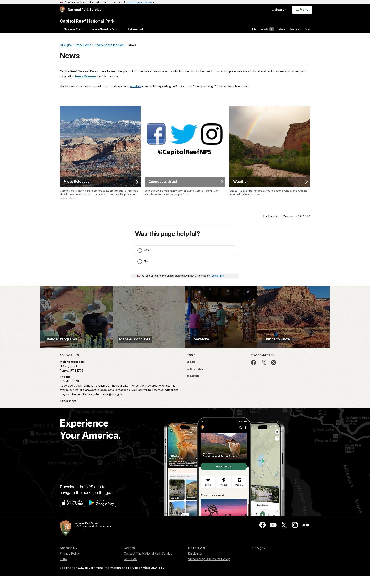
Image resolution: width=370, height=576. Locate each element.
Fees (307, 29)
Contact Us (68, 400)
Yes (146, 250)
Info (254, 29)
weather (135, 86)
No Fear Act (196, 548)
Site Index (196, 368)
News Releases (86, 76)
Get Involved (135, 29)
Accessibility (68, 548)
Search (280, 10)
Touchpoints (217, 275)
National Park (87, 21)
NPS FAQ (130, 559)
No (146, 261)
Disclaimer (195, 553)
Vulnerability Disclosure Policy (209, 559)
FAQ (192, 362)
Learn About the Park (104, 29)
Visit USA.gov (154, 568)
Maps (281, 29)
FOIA (63, 559)
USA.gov (258, 548)
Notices (129, 548)
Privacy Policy (70, 553)
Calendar (294, 29)
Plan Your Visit (72, 29)
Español (194, 375)
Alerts (266, 29)
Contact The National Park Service (148, 553)
